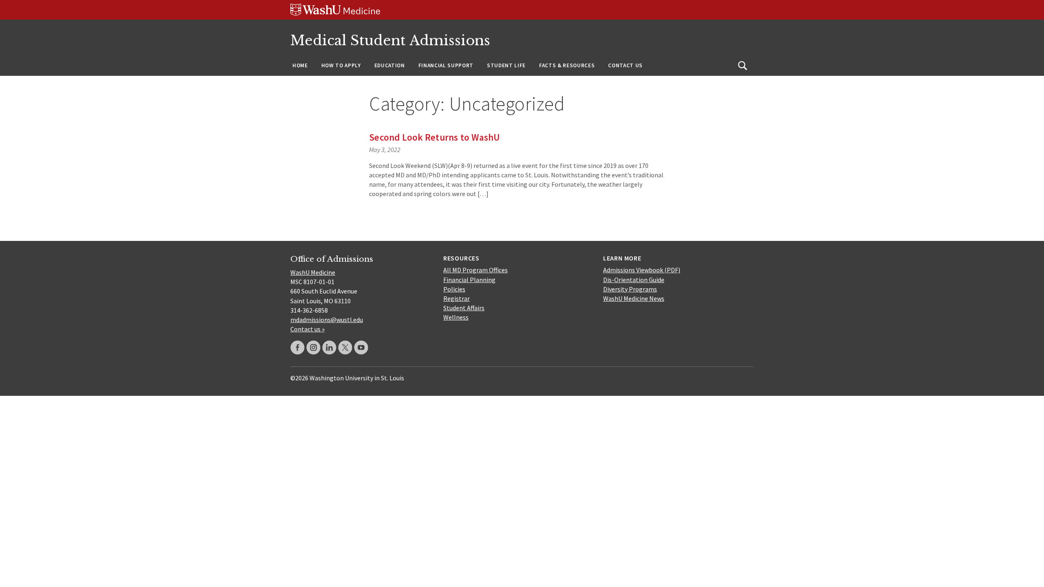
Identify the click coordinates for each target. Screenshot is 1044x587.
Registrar (456, 298)
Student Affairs (463, 308)
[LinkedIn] (329, 347)
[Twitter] (345, 347)
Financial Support (445, 65)
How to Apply (341, 65)
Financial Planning (469, 280)
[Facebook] (297, 347)
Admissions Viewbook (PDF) (641, 270)
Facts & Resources (567, 65)
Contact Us (625, 65)
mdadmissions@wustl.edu (326, 320)
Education (389, 65)
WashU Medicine (312, 272)
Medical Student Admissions (390, 40)
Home (300, 65)
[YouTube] (361, 347)
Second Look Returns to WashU (434, 137)
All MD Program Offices (475, 270)
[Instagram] (313, 347)
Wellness (456, 317)
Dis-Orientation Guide (633, 280)
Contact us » (307, 329)
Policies (454, 289)
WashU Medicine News (633, 298)
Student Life (506, 65)
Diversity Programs (630, 289)
